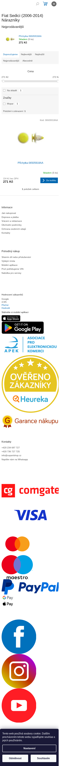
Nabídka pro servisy (11, 273)
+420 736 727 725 (11, 451)
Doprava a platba (10, 217)
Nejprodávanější (11, 60)
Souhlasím (43, 758)
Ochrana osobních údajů (14, 229)
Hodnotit (6, 308)
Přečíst (5, 305)
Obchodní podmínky (12, 225)
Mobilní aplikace (10, 265)
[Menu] (54, 4)
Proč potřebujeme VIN (12, 269)
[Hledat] (37, 4)
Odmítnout (15, 758)
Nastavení (29, 748)
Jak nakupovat (9, 213)
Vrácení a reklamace (12, 221)
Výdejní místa (8, 261)
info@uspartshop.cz (11, 455)
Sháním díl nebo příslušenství (16, 257)
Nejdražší (39, 54)
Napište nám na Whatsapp (15, 459)
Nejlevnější (26, 54)
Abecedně (28, 60)
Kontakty (6, 233)
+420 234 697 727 (11, 447)
